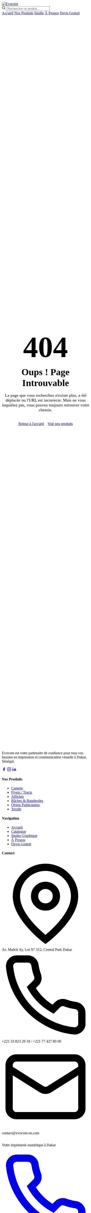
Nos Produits (23, 13)
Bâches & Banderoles (27, 801)
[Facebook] (4, 770)
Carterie (17, 788)
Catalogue (18, 831)
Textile (16, 809)
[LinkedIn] (14, 770)
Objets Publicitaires (25, 805)
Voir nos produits (60, 424)
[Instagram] (9, 770)
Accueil (7, 13)
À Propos (52, 13)
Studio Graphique (24, 836)
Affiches (17, 796)
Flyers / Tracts (21, 792)
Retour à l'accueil (31, 424)
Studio (39, 13)
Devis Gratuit (70, 13)
